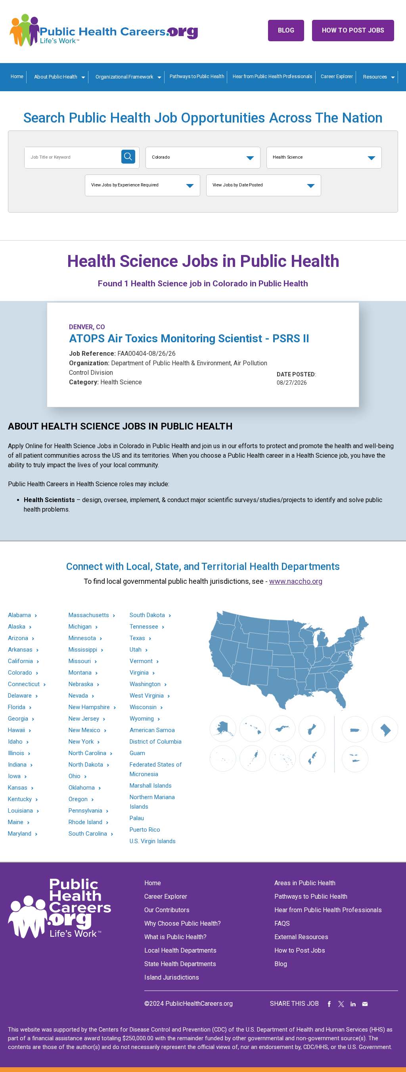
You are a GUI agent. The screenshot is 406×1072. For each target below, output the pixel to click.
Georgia (18, 718)
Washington (145, 684)
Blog (286, 30)
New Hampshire (89, 707)
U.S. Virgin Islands (153, 841)
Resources (375, 77)
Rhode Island (85, 822)
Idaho (15, 741)
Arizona (18, 638)
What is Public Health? (175, 937)
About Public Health (55, 77)
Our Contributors (167, 910)
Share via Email (365, 1004)
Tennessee (144, 626)
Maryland (19, 833)
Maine (15, 822)
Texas (137, 638)
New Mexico (84, 730)
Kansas (17, 787)
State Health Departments (180, 964)
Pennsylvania (85, 810)
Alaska (16, 626)
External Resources (301, 937)
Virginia (139, 672)
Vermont (141, 661)
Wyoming (142, 718)
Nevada (78, 695)
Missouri (80, 661)
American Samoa (152, 730)
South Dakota (147, 615)
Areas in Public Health (304, 883)
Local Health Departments (180, 950)
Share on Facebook (329, 1004)
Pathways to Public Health (197, 76)
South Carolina (88, 833)
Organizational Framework (124, 77)
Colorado (161, 157)
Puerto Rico (145, 829)
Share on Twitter (341, 1004)
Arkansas (20, 649)
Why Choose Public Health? (182, 923)
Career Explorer (336, 76)
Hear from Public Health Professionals (272, 76)
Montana (80, 672)
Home (17, 76)
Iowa (14, 776)
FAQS (282, 923)
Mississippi (83, 649)
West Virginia (147, 695)
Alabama (19, 615)
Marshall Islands (151, 785)
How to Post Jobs (353, 30)
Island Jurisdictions (171, 977)
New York (81, 741)
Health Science (287, 157)
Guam (137, 753)
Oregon (78, 799)
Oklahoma (82, 787)
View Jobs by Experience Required (125, 185)
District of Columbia (156, 741)
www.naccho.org (295, 581)
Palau (137, 818)
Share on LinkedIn (353, 1004)
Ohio (74, 776)
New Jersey (84, 718)
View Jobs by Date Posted (238, 185)
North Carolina (87, 753)
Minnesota (82, 638)
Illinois (16, 753)
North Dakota (86, 764)
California (20, 661)
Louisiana (20, 810)
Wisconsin (143, 707)
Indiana (17, 764)
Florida (16, 707)
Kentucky (20, 799)
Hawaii (16, 730)
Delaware (20, 695)
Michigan (80, 626)
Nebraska (81, 684)
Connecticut (24, 684)
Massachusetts (89, 615)
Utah (136, 649)
